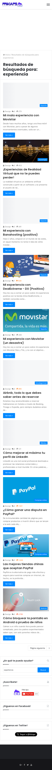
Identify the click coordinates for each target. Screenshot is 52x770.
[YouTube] (31, 765)
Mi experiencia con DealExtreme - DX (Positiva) (23, 287)
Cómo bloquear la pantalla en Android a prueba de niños (25, 620)
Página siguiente (37, 648)
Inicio (7, 55)
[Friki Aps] (12, 4)
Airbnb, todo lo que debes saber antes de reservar (22, 395)
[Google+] (21, 765)
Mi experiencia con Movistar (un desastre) (23, 341)
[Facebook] (24, 765)
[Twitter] (27, 765)
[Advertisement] (26, 30)
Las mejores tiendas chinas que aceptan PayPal (23, 566)
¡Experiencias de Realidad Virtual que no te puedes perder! (22, 173)
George (7, 111)
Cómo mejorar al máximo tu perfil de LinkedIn (24, 455)
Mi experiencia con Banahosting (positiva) (20, 233)
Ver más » (9, 135)
